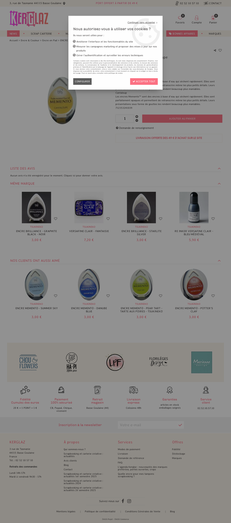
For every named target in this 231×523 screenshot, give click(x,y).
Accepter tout (145, 81)
